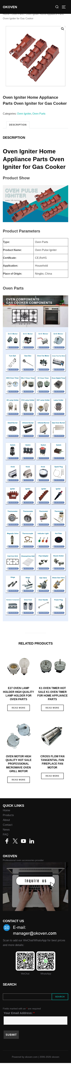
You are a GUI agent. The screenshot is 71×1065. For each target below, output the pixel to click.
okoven (10, 7)
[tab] (17, 124)
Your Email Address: (19, 1013)
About (6, 820)
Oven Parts (17, 14)
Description (18, 124)
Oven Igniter (24, 113)
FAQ (5, 834)
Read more (18, 708)
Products (8, 815)
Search (60, 997)
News (6, 829)
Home (6, 14)
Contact (7, 824)
